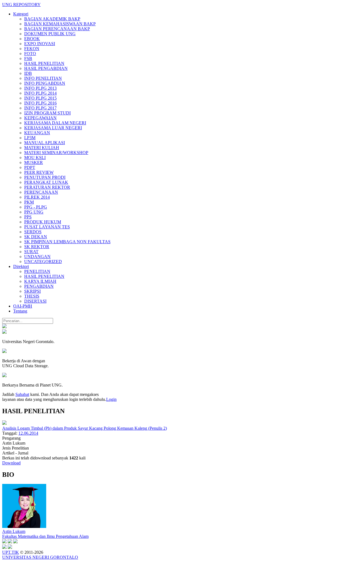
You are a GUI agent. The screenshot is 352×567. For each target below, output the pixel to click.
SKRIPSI (32, 291)
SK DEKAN (35, 236)
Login (111, 399)
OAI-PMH (22, 306)
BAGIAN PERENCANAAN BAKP (57, 28)
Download (11, 463)
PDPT (29, 167)
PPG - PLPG (35, 207)
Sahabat (22, 394)
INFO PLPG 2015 (40, 98)
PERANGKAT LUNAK (46, 182)
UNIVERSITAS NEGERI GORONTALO (40, 557)
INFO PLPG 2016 (40, 103)
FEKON (31, 48)
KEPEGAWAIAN (40, 118)
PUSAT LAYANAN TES (47, 226)
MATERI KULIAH (41, 147)
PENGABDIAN (39, 286)
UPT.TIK (10, 552)
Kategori (20, 14)
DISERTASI (35, 301)
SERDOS (33, 231)
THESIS (31, 296)
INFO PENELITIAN (43, 78)
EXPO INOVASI (39, 43)
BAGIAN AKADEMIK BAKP (52, 19)
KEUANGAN (37, 132)
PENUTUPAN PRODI (44, 177)
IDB (28, 73)
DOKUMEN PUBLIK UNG (50, 33)
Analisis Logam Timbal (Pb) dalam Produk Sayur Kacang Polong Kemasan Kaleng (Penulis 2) (84, 428)
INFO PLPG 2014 (40, 93)
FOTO (30, 53)
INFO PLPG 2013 (40, 88)
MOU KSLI (35, 157)
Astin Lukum (13, 531)
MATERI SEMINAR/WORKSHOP (56, 152)
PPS (28, 217)
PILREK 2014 (37, 197)
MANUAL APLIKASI (44, 142)
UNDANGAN (37, 256)
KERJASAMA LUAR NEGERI (53, 127)
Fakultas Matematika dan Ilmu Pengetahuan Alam (45, 536)
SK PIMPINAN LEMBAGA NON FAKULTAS (67, 241)
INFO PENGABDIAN (44, 83)
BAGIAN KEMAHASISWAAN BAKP (60, 23)
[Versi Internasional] (4, 326)
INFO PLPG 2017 (40, 108)
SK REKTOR (36, 246)
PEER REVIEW (39, 172)
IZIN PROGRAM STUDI (47, 113)
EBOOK (32, 38)
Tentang (20, 311)
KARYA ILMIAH (40, 281)
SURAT (31, 251)
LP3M (29, 137)
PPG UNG (33, 212)
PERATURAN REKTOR (47, 187)
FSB (28, 58)
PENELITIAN (37, 271)
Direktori (21, 266)
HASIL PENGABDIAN (46, 68)
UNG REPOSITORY (21, 4)
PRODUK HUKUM (42, 222)
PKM (29, 202)
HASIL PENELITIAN (44, 63)
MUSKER (33, 162)
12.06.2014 (28, 433)
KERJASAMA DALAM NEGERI (55, 122)
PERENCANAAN (41, 192)
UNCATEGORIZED (43, 261)
